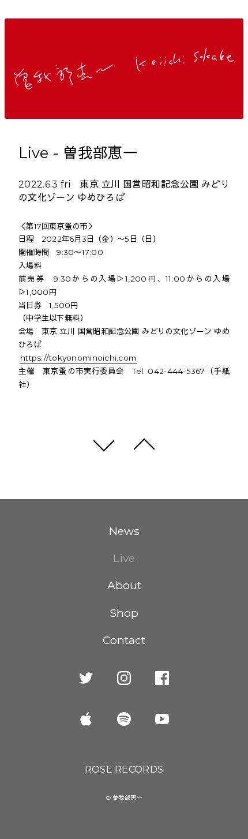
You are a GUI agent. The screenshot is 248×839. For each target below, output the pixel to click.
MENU (229, 14)
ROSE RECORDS (124, 769)
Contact (124, 640)
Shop (124, 613)
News (124, 531)
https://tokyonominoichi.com (78, 357)
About (124, 585)
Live (124, 558)
